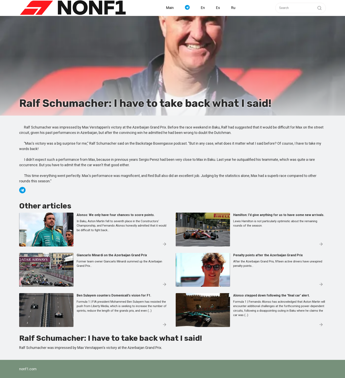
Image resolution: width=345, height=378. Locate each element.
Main (170, 8)
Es (218, 8)
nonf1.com (28, 369)
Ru (233, 8)
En (203, 8)
